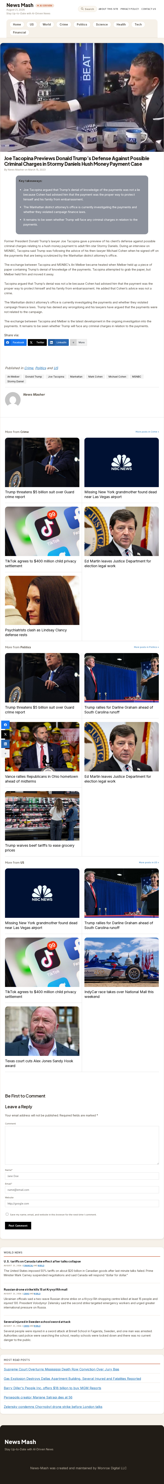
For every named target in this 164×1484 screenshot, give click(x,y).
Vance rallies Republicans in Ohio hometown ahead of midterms (42, 746)
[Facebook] (5, 725)
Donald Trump (33, 376)
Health (121, 24)
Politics (82, 24)
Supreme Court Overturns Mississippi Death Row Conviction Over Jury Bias (61, 1369)
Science (102, 24)
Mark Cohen (95, 376)
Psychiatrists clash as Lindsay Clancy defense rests (42, 600)
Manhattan (76, 376)
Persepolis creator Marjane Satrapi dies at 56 (38, 1397)
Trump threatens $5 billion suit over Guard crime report (42, 462)
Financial (19, 32)
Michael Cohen (117, 376)
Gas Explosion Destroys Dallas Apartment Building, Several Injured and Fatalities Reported (72, 1379)
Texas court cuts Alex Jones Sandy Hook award (42, 1031)
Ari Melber (13, 376)
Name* (8, 1169)
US (32, 24)
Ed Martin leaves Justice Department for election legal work (121, 531)
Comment (10, 1123)
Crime (64, 24)
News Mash (19, 5)
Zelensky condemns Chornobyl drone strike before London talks (53, 1407)
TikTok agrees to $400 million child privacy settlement (42, 531)
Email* (8, 1183)
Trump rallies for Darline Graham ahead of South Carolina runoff (121, 677)
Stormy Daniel (15, 381)
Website (9, 1197)
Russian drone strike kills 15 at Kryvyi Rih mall (35, 1289)
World (47, 24)
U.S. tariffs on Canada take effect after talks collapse (42, 1261)
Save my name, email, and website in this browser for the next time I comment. (53, 1214)
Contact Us (148, 8)
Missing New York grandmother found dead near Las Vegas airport (121, 462)
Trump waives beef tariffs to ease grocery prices (42, 816)
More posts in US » (149, 862)
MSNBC (136, 376)
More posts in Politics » (146, 646)
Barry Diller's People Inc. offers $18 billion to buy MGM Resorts (52, 1388)
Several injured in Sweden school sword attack (37, 1321)
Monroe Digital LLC (112, 1468)
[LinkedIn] (5, 744)
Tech (138, 24)
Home (17, 24)
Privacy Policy (130, 8)
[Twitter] (5, 734)
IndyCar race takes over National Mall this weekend (121, 962)
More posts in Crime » (147, 431)
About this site (108, 8)
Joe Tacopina (56, 376)
